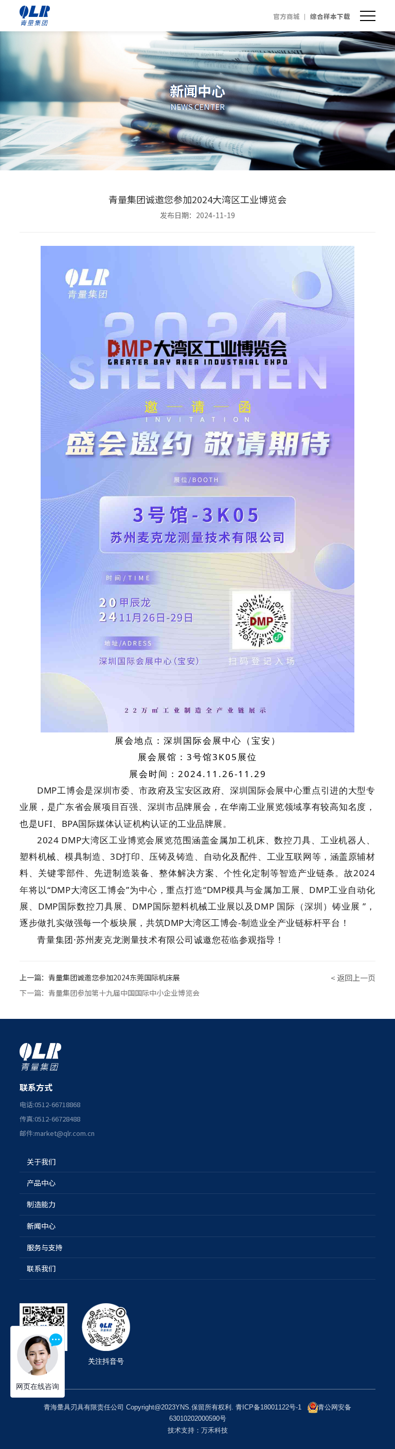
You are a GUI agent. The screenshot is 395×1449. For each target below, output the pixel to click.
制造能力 (41, 1204)
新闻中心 (41, 1226)
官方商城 (286, 16)
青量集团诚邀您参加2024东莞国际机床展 (114, 977)
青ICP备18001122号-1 (268, 1407)
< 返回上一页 (353, 977)
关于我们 (41, 1161)
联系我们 (41, 1268)
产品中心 (41, 1182)
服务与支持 (45, 1247)
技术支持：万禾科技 (198, 1430)
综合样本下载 (330, 16)
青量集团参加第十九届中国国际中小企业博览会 (124, 993)
